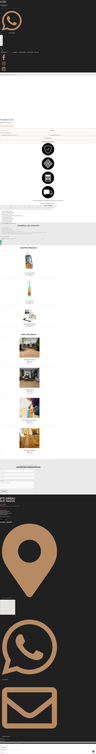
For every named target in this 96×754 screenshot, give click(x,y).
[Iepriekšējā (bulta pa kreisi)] (1, 753)
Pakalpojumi (30, 52)
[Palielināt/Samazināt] (1, 752)
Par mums (2, 8)
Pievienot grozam (48, 138)
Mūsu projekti (7, 8)
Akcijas (10, 52)
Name (1, 469)
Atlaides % (15, 52)
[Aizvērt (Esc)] (7, 752)
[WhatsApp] (28, 241)
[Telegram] (28, 243)
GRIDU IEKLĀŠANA (28, 334)
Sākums (2, 74)
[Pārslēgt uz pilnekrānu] (3, 752)
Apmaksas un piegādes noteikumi (48, 203)
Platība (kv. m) (3, 130)
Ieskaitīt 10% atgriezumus (6, 133)
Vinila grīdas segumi (14, 8)
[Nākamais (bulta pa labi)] (3, 753)
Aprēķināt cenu (29, 363)
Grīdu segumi (4, 52)
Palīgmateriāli (22, 52)
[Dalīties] (5, 752)
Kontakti (36, 52)
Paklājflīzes (6, 74)
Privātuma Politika (3, 510)
